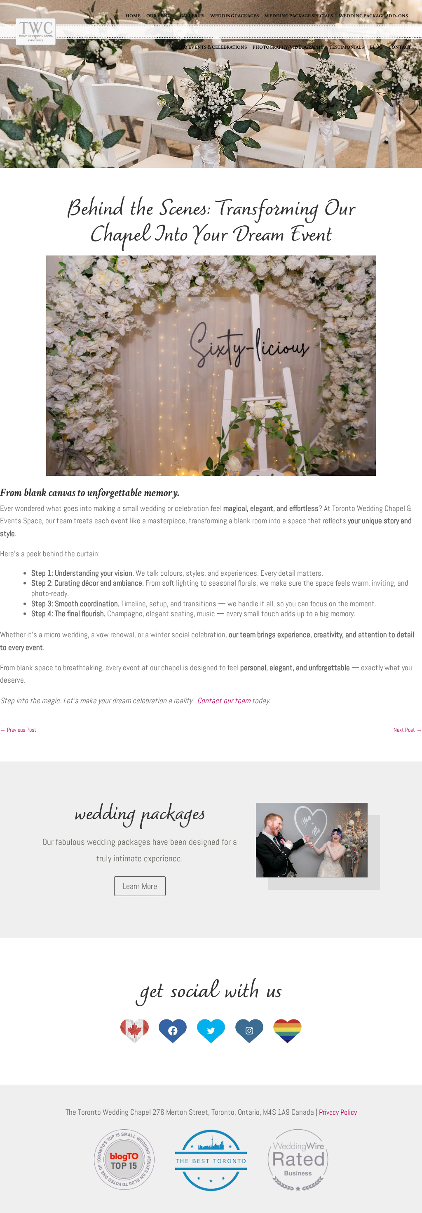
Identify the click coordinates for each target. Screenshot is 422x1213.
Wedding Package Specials (299, 15)
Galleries (192, 15)
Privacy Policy (338, 1112)
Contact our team (223, 700)
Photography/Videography (288, 47)
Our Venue (160, 15)
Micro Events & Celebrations (209, 47)
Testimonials (346, 47)
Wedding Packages (234, 15)
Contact (399, 47)
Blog (376, 47)
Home (133, 15)
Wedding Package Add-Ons (373, 15)
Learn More (140, 886)
